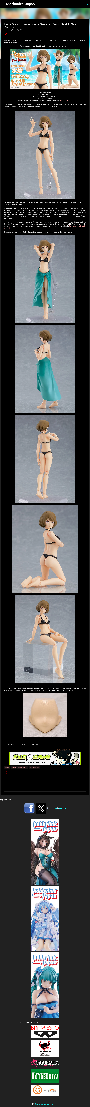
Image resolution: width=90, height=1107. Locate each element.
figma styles (22, 767)
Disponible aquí (65, 100)
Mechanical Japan (20, 4)
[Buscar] (87, 3)
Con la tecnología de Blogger (46, 1104)
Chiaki (7, 767)
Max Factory (34, 767)
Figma (14, 767)
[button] (5, 34)
